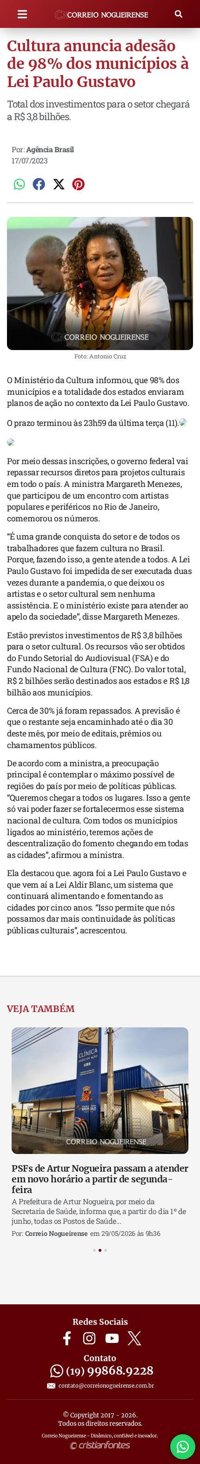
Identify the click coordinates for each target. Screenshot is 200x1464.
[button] (22, 14)
